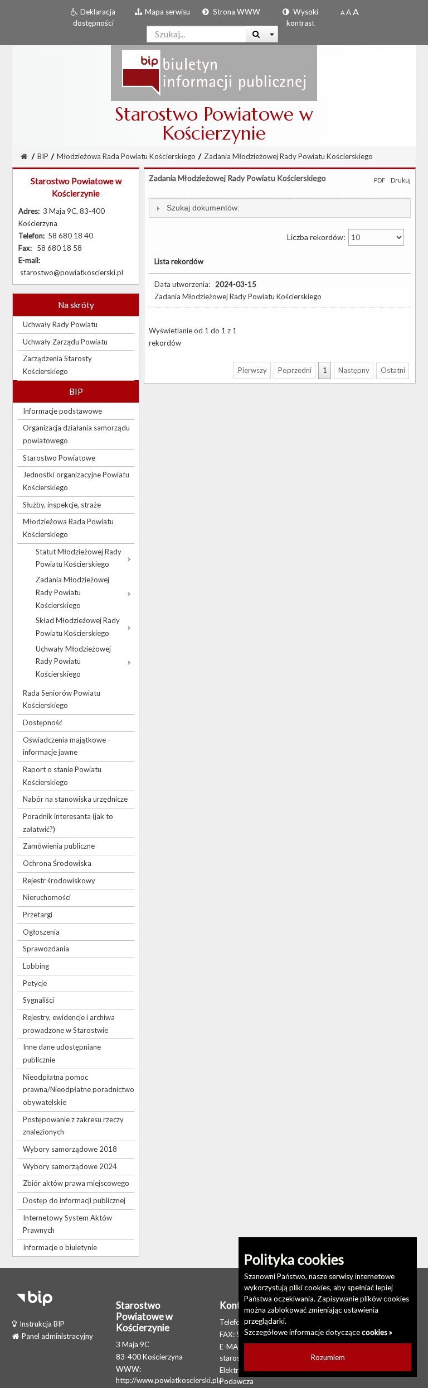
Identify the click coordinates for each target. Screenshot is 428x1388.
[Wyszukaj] (256, 34)
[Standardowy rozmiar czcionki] (342, 12)
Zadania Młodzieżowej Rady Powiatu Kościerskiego (288, 156)
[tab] (280, 208)
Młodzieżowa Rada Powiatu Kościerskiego (126, 156)
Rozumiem (328, 1357)
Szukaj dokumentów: (203, 207)
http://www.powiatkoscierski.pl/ (168, 1380)
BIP (42, 156)
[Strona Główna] (214, 72)
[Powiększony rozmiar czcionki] (348, 12)
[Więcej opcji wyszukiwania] (272, 34)
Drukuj (401, 180)
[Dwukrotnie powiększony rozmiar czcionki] (356, 12)
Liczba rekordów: (317, 237)
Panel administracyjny (57, 1336)
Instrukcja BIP (42, 1323)
